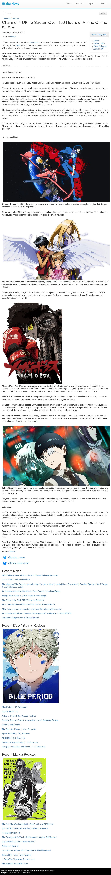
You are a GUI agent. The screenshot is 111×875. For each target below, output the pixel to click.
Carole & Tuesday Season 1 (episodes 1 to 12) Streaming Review (30, 720)
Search (102, 13)
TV (102, 48)
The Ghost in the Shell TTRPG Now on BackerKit (23, 600)
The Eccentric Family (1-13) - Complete (19, 729)
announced (34, 42)
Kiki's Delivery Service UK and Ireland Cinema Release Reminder (30, 575)
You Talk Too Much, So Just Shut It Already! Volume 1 (25, 828)
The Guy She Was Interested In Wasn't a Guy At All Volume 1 (28, 824)
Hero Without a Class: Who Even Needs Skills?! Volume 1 (26, 850)
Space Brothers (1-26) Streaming (16, 733)
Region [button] (91, 3)
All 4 (18, 45)
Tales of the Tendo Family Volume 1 (17, 854)
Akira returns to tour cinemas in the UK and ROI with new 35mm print (31, 609)
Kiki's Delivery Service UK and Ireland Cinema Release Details (28, 604)
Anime (96, 40)
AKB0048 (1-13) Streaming (13, 738)
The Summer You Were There (15, 863)
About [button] (102, 3)
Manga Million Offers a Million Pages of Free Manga (24, 595)
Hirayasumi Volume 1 (11, 832)
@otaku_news (16, 557)
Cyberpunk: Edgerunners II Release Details (20, 617)
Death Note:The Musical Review (16, 579)
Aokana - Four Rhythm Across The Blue (19, 715)
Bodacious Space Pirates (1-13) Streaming (20, 742)
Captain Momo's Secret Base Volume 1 (18, 841)
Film (103, 43)
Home (69, 3)
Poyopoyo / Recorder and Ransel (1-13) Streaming (24, 746)
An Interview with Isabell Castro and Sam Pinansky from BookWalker (31, 591)
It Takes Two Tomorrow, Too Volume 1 (18, 859)
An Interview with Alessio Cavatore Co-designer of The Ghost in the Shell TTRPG (36, 613)
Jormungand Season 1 (12, 724)
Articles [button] (79, 3)
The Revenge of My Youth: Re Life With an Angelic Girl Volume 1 (29, 837)
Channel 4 (12, 551)
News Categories (99, 34)
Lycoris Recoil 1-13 (10, 711)
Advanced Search (11, 18)
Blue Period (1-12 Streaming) (14, 707)
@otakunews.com (18, 563)
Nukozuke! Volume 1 (11, 846)
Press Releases (100, 46)
